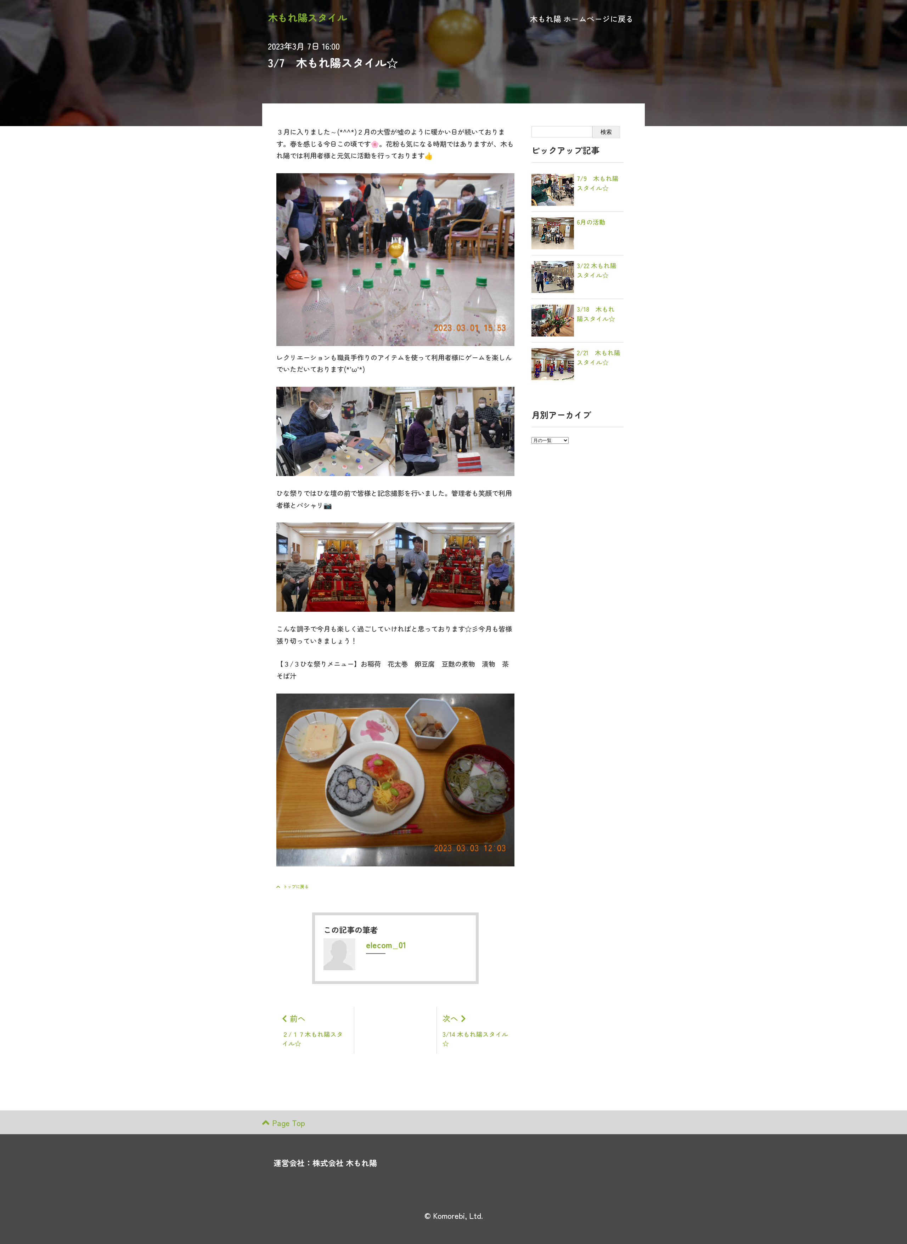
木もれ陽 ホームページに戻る (581, 18)
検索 (606, 132)
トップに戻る (296, 886)
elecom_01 (386, 944)
